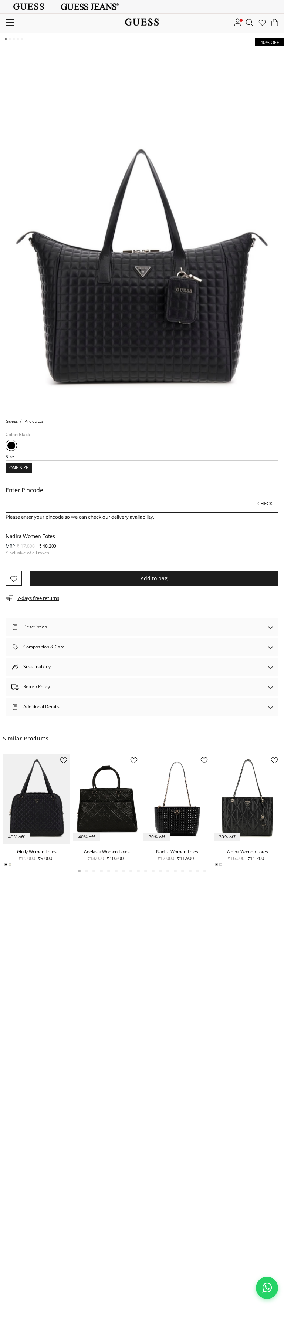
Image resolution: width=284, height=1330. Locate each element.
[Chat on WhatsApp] (267, 1288)
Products (33, 421)
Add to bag (154, 578)
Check (265, 503)
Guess (12, 421)
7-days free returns (38, 598)
